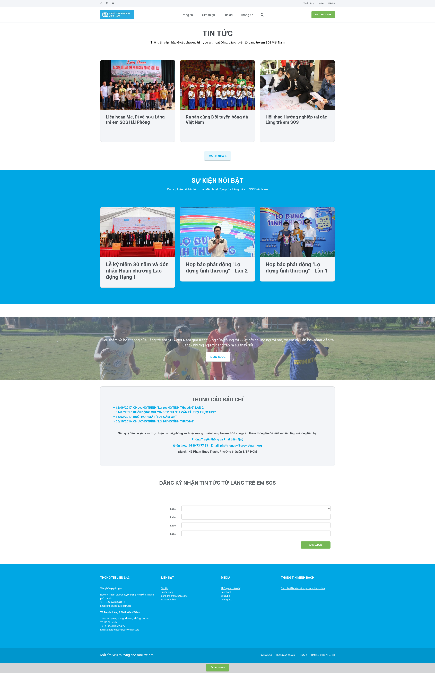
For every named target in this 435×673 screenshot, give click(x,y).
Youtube (225, 595)
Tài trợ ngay (323, 14)
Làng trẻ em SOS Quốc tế (174, 595)
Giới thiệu (208, 15)
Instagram (226, 599)
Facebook (226, 592)
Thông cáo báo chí (230, 588)
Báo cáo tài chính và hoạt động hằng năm (303, 588)
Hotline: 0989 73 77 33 (323, 655)
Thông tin (246, 15)
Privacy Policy (168, 599)
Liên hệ (331, 3)
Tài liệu (164, 588)
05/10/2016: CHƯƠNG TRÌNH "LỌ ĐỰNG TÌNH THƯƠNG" (155, 421)
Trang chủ (188, 15)
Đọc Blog (218, 357)
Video (321, 3)
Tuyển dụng (308, 3)
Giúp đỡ (227, 15)
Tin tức (303, 655)
